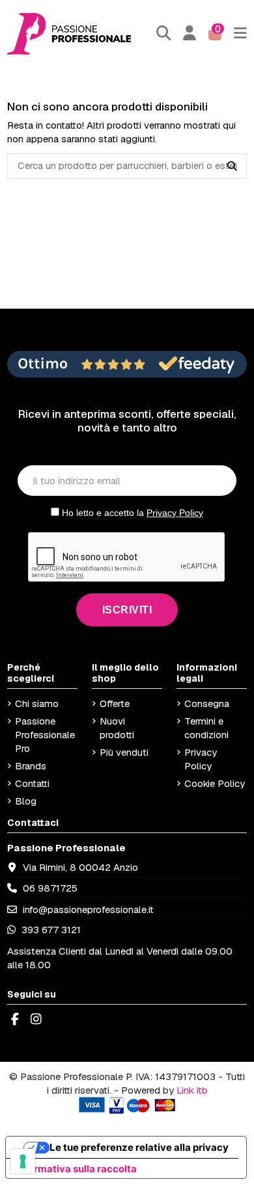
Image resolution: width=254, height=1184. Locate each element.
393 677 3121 (50, 929)
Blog (25, 801)
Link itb (192, 1090)
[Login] (190, 33)
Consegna (206, 703)
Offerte (115, 703)
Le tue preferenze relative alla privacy (139, 1147)
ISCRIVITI (127, 609)
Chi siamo (37, 703)
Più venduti (124, 752)
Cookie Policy (214, 783)
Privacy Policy (175, 513)
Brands (30, 766)
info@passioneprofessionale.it (88, 909)
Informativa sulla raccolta (76, 1169)
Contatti (32, 783)
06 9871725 (50, 888)
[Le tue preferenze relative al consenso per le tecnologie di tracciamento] (22, 1161)
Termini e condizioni (206, 728)
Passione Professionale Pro (45, 734)
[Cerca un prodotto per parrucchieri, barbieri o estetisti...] (232, 166)
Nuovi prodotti (117, 728)
